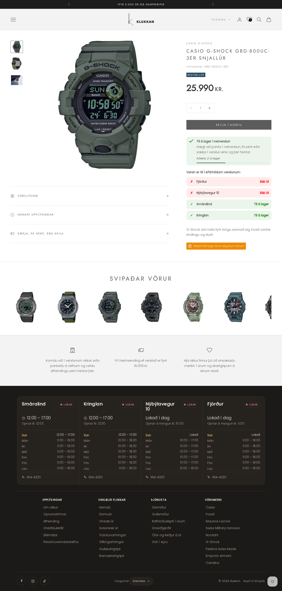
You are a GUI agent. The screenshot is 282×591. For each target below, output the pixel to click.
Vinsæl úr (106, 521)
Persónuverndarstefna (60, 542)
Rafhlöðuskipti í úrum (168, 521)
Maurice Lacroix (218, 521)
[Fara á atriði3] (17, 80)
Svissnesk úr (108, 528)
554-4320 (34, 477)
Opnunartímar (54, 514)
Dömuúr (105, 514)
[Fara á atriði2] (17, 63)
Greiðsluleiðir (53, 528)
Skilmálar (50, 535)
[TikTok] (44, 581)
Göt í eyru (160, 542)
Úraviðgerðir (161, 528)
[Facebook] (21, 581)
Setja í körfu (229, 125)
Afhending (51, 521)
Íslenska (219, 19)
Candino (212, 563)
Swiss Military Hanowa (223, 528)
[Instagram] (33, 581)
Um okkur (50, 507)
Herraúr (105, 507)
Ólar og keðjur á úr (166, 535)
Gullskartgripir (110, 549)
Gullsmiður (160, 514)
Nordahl (212, 535)
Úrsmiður (159, 507)
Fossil (210, 514)
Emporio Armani (218, 556)
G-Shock (212, 542)
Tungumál (121, 581)
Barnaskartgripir (111, 556)
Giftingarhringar (111, 542)
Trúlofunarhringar (112, 535)
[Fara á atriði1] (17, 47)
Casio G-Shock (199, 43)
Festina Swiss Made (221, 549)
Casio (210, 507)
